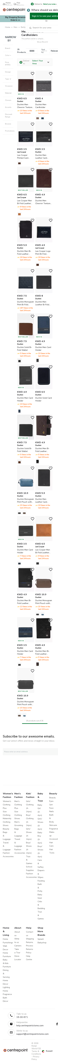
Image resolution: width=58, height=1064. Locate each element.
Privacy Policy (35, 1058)
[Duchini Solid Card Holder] (43, 388)
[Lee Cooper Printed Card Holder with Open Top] (25, 145)
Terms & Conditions (36, 1052)
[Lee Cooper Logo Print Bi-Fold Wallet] (43, 241)
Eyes (51, 801)
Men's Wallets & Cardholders (32, 33)
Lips (51, 804)
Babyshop (42, 942)
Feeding (41, 880)
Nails (51, 811)
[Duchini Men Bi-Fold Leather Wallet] (25, 241)
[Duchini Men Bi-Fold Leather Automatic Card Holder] (43, 439)
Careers (17, 945)
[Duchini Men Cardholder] (43, 95)
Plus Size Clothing (6, 811)
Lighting (6, 987)
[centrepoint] (15, 10)
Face (51, 808)
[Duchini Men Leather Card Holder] (43, 145)
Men (15, 27)
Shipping (30, 938)
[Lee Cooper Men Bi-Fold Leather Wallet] (43, 540)
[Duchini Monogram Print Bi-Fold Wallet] (25, 292)
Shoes (5, 825)
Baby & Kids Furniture (7, 963)
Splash (41, 939)
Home (7, 27)
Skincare (53, 825)
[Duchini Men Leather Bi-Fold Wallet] (43, 292)
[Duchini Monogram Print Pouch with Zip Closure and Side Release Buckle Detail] (25, 489)
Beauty (6, 829)
